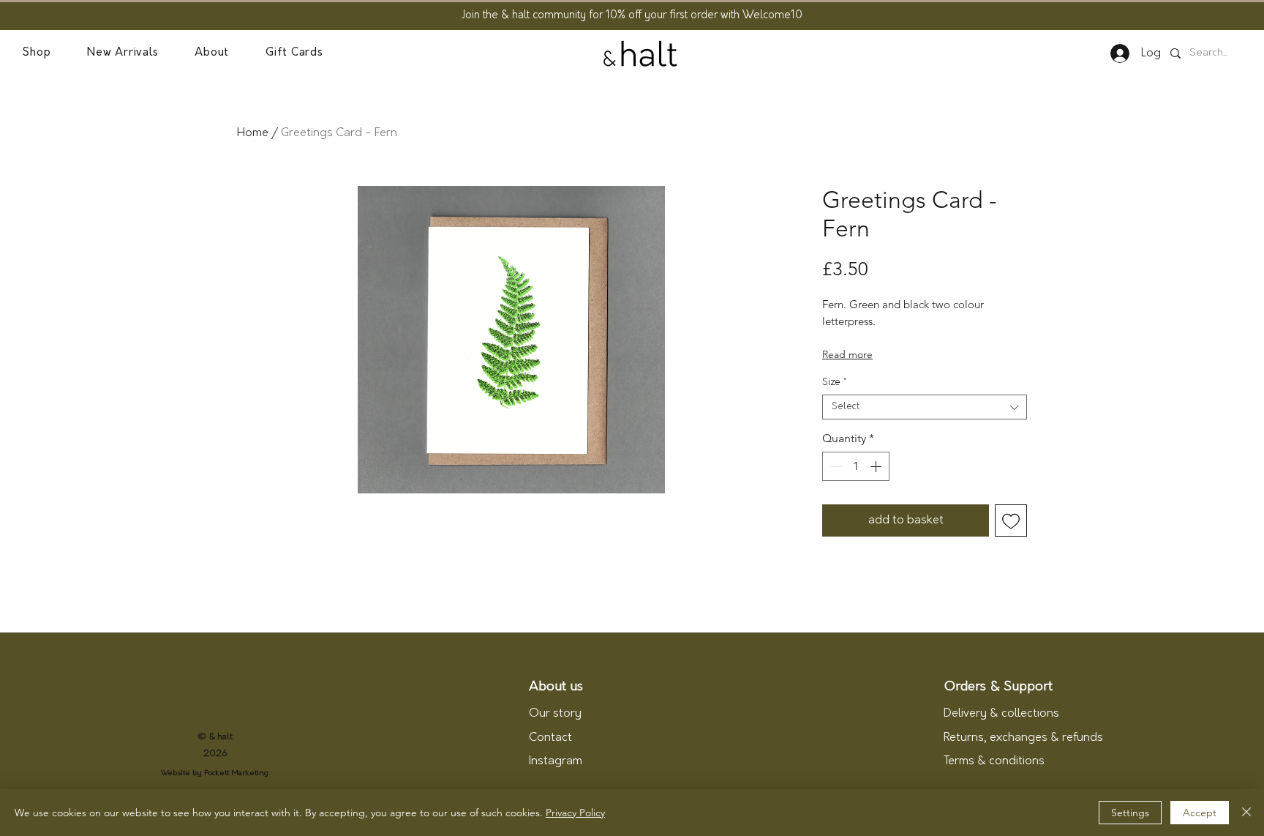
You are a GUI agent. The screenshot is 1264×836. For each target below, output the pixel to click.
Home (252, 133)
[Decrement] (834, 466)
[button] (36, 53)
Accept (1199, 812)
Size (834, 382)
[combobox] (924, 407)
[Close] (1246, 812)
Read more (847, 354)
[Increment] (877, 466)
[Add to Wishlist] (1011, 520)
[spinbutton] (856, 466)
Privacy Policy (575, 812)
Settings (1130, 812)
